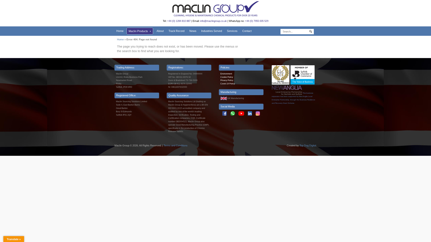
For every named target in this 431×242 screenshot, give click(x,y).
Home (120, 31)
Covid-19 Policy (227, 84)
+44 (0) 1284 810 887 (179, 20)
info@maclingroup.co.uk (213, 20)
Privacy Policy (226, 80)
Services (232, 31)
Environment (226, 74)
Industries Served (211, 31)
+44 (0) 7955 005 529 (256, 20)
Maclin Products (138, 31)
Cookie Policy (226, 77)
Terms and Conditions (176, 145)
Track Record (177, 31)
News (192, 31)
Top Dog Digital (308, 145)
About (160, 31)
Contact (247, 31)
